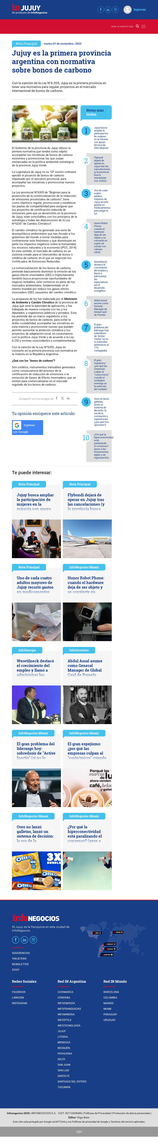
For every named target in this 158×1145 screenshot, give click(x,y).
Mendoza (64, 1042)
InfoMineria (66, 1014)
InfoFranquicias (69, 1008)
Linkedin (18, 997)
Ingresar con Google (24, 428)
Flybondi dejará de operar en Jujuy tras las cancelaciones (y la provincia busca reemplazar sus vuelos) (102, 169)
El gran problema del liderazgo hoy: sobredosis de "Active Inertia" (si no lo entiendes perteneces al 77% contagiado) (101, 337)
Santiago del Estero (72, 1081)
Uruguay (109, 1019)
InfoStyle (64, 1019)
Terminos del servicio (122, 1121)
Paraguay (110, 1014)
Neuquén (64, 1047)
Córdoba (64, 997)
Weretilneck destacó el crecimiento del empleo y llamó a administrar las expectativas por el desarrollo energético (101, 276)
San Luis (63, 1070)
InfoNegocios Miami (84, 567)
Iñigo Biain (83, 1117)
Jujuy (62, 1031)
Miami (107, 1008)
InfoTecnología (69, 1025)
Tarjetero (19, 958)
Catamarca (65, 992)
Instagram (19, 1003)
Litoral (63, 1036)
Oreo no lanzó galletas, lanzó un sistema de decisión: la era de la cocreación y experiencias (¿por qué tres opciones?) (101, 411)
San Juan (64, 1064)
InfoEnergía (27, 650)
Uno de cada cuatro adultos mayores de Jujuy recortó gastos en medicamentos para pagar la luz (102, 202)
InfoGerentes (79, 650)
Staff (16, 969)
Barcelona (111, 992)
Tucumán (64, 1087)
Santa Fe (64, 1075)
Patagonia (65, 1053)
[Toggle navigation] (143, 26)
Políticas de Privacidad (97, 1113)
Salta (61, 1059)
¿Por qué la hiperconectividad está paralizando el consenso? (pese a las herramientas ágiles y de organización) (103, 446)
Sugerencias (21, 953)
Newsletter (20, 964)
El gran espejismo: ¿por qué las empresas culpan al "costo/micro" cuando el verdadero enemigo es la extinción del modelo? (101, 375)
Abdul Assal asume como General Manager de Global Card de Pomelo (101, 307)
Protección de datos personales (131, 1113)
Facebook (19, 992)
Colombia (110, 997)
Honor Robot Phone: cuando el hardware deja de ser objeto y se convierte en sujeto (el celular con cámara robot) (101, 238)
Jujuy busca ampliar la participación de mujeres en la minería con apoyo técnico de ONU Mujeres (101, 137)
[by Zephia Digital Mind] (79, 1131)
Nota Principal (26, 43)
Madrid (108, 1003)
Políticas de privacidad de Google (90, 1121)
